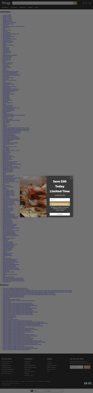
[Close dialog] (71, 177)
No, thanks (59, 214)
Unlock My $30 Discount (60, 204)
